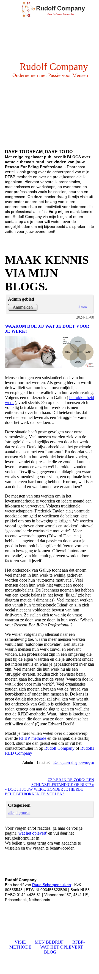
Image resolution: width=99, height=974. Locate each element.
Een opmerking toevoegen (73, 762)
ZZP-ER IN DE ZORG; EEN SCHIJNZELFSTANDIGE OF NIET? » (62, 782)
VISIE (20, 942)
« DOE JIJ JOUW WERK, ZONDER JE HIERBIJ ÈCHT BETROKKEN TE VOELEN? (44, 791)
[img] (60, 9)
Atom (82, 307)
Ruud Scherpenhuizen (51, 884)
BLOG (50, 952)
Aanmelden (23, 307)
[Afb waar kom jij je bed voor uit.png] (49, 352)
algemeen (23, 812)
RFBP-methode (32, 738)
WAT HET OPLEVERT (61, 947)
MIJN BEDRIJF (49, 942)
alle (10, 812)
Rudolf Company (59, 748)
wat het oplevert (32, 833)
